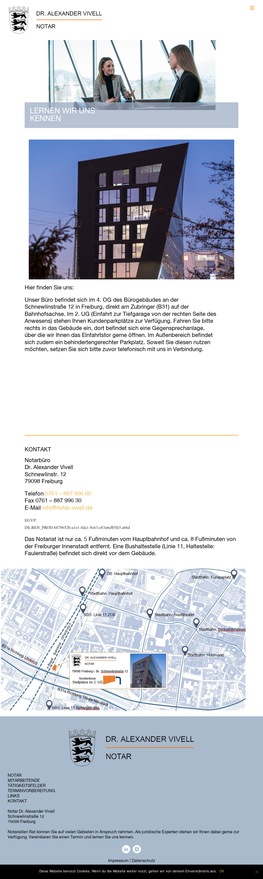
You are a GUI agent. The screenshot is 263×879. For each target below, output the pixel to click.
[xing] (137, 849)
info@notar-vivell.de (67, 508)
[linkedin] (126, 849)
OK (221, 871)
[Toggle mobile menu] (252, 8)
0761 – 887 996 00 (68, 494)
